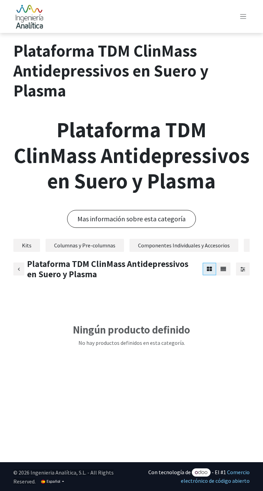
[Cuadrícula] (209, 269)
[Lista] (223, 269)
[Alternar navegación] (243, 16)
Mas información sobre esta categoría (131, 218)
